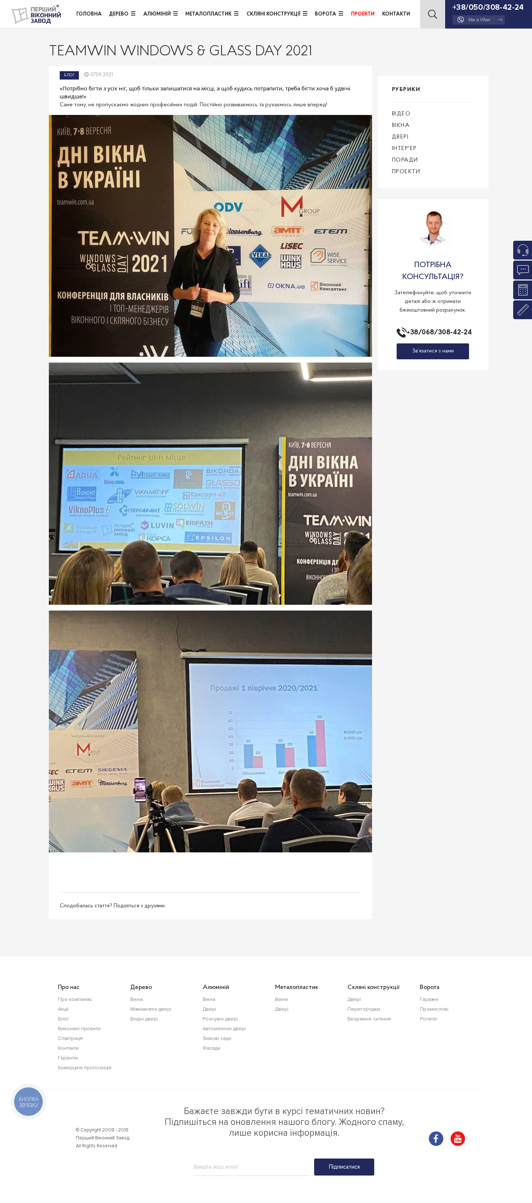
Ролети (428, 1019)
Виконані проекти (79, 1029)
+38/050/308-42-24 (488, 7)
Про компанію (75, 999)
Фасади (211, 1048)
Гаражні (429, 999)
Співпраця (70, 1038)
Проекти (363, 14)
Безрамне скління (369, 1019)
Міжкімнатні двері (150, 1009)
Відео (401, 114)
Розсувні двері (220, 1019)
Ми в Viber (479, 19)
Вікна (401, 125)
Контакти (396, 14)
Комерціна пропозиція (84, 1068)
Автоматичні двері (224, 1029)
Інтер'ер (404, 148)
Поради (405, 160)
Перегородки (363, 1009)
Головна (89, 14)
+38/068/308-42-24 (438, 332)
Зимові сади (217, 1038)
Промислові (434, 1009)
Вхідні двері (144, 1019)
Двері (400, 137)
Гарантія (68, 1058)
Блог (69, 75)
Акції (63, 1009)
